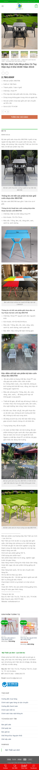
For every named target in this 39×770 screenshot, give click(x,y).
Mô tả (3, 131)
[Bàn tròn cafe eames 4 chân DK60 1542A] (10, 626)
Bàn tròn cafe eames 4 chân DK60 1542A (8, 638)
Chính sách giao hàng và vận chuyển (14, 702)
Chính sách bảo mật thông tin (12, 713)
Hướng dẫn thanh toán (9, 706)
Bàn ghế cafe (6, 725)
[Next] (34, 31)
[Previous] (4, 31)
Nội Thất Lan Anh (12, 750)
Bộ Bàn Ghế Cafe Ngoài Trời (15, 61)
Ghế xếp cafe (6, 739)
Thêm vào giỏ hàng (19, 117)
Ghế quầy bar (6, 728)
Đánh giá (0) (5, 134)
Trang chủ (5, 60)
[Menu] (2, 6)
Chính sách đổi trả (8, 710)
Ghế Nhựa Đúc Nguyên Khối (11, 736)
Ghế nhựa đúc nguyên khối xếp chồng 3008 (28, 638)
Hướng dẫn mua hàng (9, 699)
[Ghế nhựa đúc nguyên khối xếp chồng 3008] (29, 626)
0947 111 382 (12, 1)
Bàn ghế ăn (5, 732)
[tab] (19, 131)
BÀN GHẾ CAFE (15, 60)
